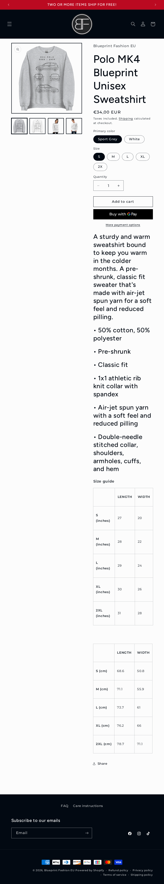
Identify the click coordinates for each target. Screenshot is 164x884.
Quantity (100, 176)
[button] (9, 24)
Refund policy (118, 870)
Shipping (126, 118)
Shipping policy (142, 874)
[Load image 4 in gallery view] (74, 126)
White (134, 139)
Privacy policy (143, 870)
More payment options (123, 224)
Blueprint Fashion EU (59, 870)
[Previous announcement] (8, 4)
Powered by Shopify (89, 870)
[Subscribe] (87, 833)
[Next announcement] (155, 4)
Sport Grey (107, 139)
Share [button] (102, 764)
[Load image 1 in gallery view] (19, 126)
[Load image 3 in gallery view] (56, 126)
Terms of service (114, 874)
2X (100, 167)
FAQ (65, 806)
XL (143, 157)
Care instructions (88, 806)
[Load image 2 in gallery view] (37, 126)
